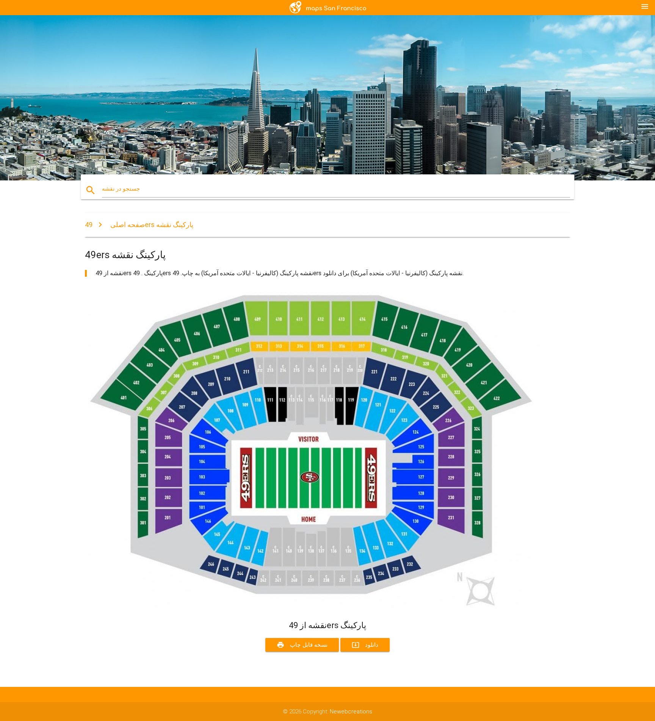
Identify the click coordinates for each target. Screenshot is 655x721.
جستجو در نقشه (121, 188)
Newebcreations (351, 711)
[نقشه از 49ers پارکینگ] (312, 606)
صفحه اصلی (127, 225)
